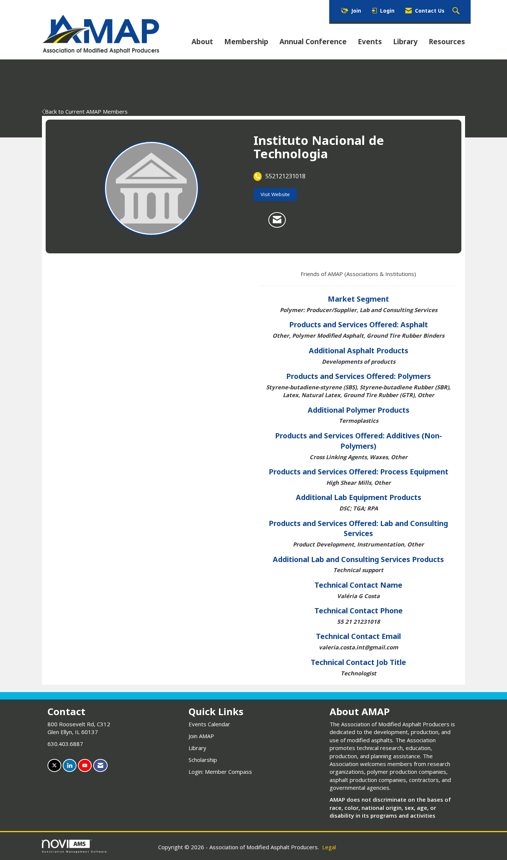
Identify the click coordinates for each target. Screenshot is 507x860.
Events (370, 41)
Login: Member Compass (220, 771)
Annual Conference (313, 41)
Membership (246, 41)
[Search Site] (456, 11)
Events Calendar (209, 724)
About (202, 41)
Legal (329, 847)
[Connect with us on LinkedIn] (69, 765)
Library (405, 41)
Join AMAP (201, 736)
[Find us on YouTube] (85, 765)
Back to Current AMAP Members (86, 111)
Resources (447, 41)
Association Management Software (74, 851)
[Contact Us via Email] (100, 765)
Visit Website (275, 194)
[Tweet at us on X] (54, 765)
